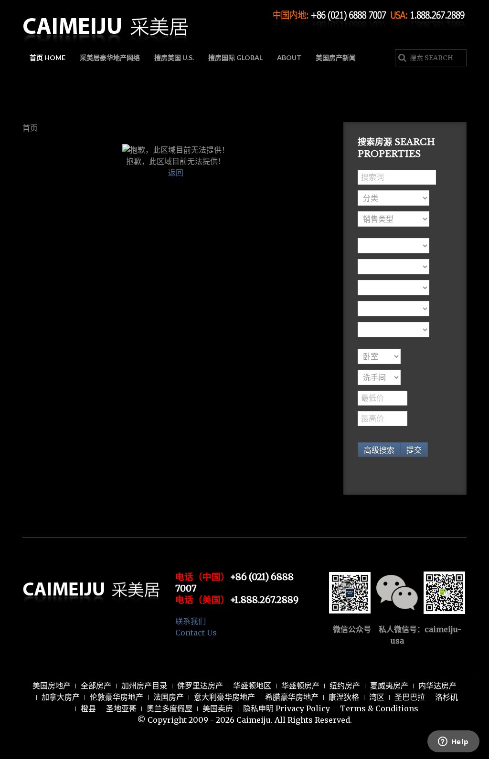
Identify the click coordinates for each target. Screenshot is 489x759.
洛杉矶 (446, 697)
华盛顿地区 (252, 685)
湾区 (376, 697)
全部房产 (96, 685)
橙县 (88, 708)
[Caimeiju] (106, 23)
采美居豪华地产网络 (110, 57)
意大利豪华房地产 (224, 697)
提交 (414, 450)
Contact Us (196, 632)
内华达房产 (437, 685)
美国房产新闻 (336, 57)
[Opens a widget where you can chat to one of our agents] (453, 742)
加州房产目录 (144, 685)
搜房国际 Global (235, 57)
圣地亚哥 (121, 708)
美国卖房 (217, 708)
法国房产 (168, 697)
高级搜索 (379, 450)
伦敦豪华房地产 (116, 697)
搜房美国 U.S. (174, 57)
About (289, 57)
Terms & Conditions (379, 708)
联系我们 (190, 621)
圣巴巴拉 (409, 697)
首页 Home (47, 57)
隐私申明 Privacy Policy (286, 708)
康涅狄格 (344, 697)
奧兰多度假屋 (169, 708)
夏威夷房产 (389, 685)
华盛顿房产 (300, 685)
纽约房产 (345, 685)
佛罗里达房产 (200, 685)
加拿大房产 (61, 697)
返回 (175, 172)
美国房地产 (51, 685)
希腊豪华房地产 (292, 697)
